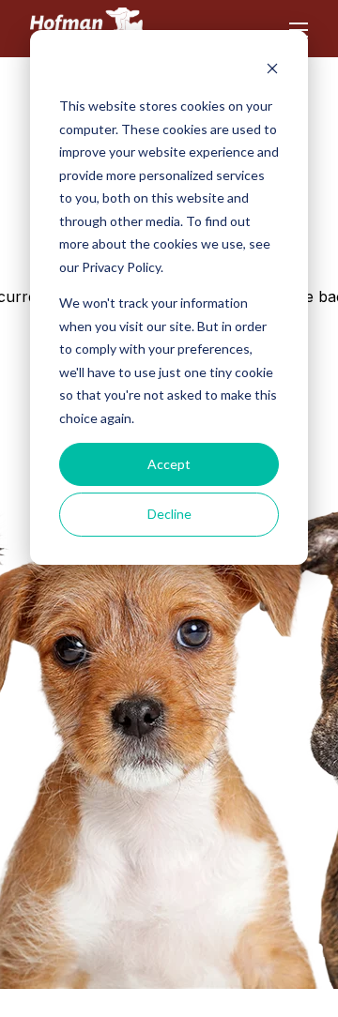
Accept (169, 464)
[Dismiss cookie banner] (272, 71)
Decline (169, 514)
